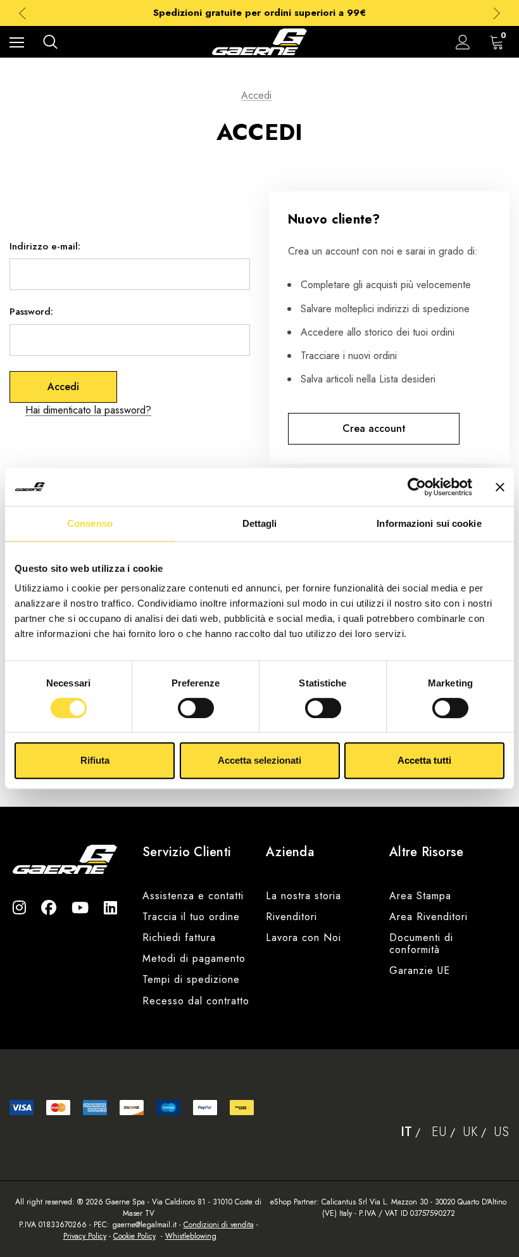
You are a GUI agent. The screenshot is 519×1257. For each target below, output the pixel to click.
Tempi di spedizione (191, 979)
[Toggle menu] (16, 42)
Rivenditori (291, 916)
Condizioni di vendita (219, 1224)
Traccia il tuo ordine (191, 916)
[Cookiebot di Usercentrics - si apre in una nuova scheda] (416, 486)
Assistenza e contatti (193, 895)
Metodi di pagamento (194, 958)
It (406, 1132)
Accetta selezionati (259, 760)
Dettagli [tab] (259, 523)
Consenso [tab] (90, 523)
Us (501, 1132)
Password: (31, 312)
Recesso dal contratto (195, 1001)
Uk (470, 1132)
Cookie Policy (134, 1236)
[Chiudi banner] (500, 487)
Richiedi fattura (179, 937)
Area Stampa (420, 895)
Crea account (374, 428)
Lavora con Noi (303, 937)
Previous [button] (22, 13)
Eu (439, 1132)
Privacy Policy (84, 1236)
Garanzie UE (419, 970)
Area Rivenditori (428, 916)
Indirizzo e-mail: (44, 246)
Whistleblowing (190, 1236)
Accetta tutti (424, 760)
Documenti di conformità (421, 943)
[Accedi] (463, 42)
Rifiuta (94, 760)
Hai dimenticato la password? (88, 410)
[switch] (196, 708)
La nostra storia (303, 895)
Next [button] (496, 13)
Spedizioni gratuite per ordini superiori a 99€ (259, 12)
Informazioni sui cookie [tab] (429, 523)
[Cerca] (50, 41)
